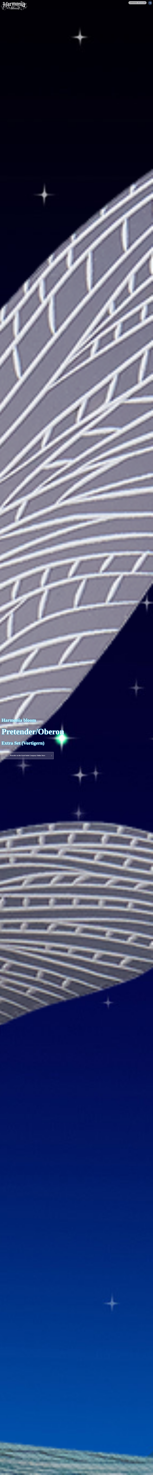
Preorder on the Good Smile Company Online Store (27, 755)
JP (138, 2)
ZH (144, 2)
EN (141, 2)
